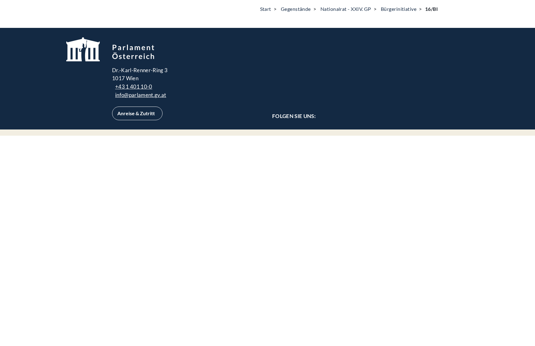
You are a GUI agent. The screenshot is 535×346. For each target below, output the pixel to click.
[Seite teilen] (445, 8)
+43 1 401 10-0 (133, 86)
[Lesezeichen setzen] (461, 8)
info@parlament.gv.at (140, 95)
